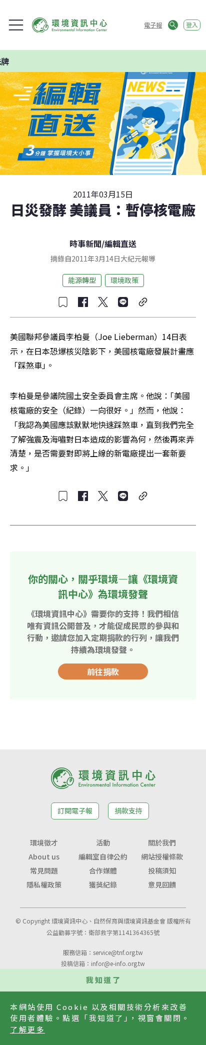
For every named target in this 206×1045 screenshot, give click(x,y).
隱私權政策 (44, 885)
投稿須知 (162, 871)
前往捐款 (103, 672)
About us (44, 857)
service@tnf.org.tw (118, 952)
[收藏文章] (63, 302)
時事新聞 (86, 244)
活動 (103, 843)
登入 (192, 24)
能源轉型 (82, 280)
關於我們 (162, 843)
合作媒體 (103, 871)
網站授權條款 (162, 857)
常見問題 (44, 871)
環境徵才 (44, 843)
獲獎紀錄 (103, 885)
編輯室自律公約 (103, 857)
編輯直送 (120, 244)
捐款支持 (128, 811)
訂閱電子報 (75, 811)
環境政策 (124, 280)
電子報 (153, 24)
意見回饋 (162, 885)
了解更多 (27, 1029)
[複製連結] (143, 302)
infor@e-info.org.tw (118, 963)
